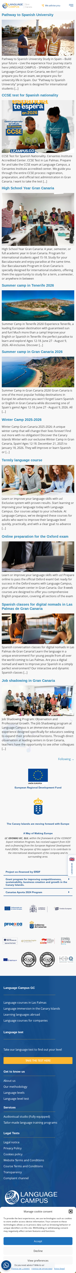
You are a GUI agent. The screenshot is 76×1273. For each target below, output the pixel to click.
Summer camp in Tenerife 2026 (28, 285)
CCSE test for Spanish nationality (30, 95)
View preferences (38, 1260)
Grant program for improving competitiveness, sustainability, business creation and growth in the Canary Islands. (36, 882)
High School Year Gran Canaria (28, 188)
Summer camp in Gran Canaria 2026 (32, 352)
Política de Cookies (20, 1268)
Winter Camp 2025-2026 (22, 420)
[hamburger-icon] (71, 5)
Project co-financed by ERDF (23, 871)
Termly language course (22, 460)
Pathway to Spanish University (27, 15)
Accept (38, 1241)
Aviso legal (59, 1268)
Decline (38, 1251)
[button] (70, 1211)
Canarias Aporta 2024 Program (24, 892)
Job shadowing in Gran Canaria (28, 681)
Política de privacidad (41, 1268)
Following (66, 759)
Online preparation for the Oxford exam (35, 536)
